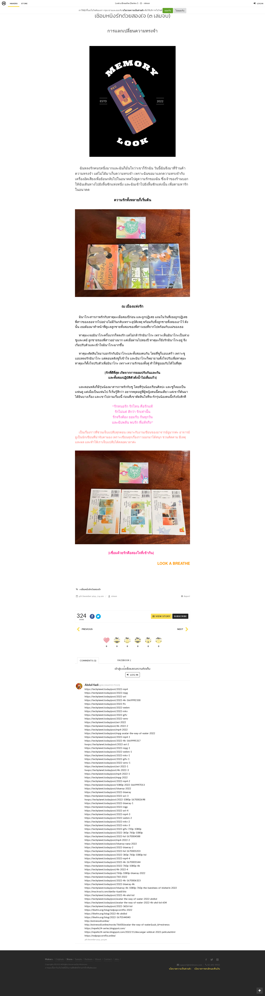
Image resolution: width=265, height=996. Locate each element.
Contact (108, 959)
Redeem (88, 959)
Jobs (116, 959)
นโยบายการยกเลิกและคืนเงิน (207, 968)
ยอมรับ (168, 10)
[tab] (88, 660)
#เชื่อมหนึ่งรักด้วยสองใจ (89, 589)
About (98, 959)
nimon (147, 3)
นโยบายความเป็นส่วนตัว (133, 10)
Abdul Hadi (91, 684)
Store (24, 3)
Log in (134, 674)
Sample (78, 959)
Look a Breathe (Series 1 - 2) (128, 3)
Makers (13, 3)
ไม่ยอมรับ (179, 10)
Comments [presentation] (88, 660)
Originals (59, 959)
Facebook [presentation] (124, 661)
